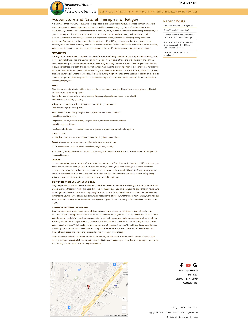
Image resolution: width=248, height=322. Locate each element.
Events (145, 11)
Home (101, 11)
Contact (192, 11)
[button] (88, 287)
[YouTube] (188, 265)
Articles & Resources (164, 11)
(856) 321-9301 (188, 3)
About (111, 11)
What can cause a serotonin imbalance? (176, 53)
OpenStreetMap (123, 315)
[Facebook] (181, 265)
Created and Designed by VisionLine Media (182, 317)
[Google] (195, 265)
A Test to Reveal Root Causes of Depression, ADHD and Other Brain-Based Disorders (178, 45)
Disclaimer (192, 307)
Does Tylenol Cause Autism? (176, 30)
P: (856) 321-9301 (190, 283)
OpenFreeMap (114, 315)
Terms (183, 307)
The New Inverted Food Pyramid (178, 25)
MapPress (106, 315)
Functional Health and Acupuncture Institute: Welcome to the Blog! (179, 36)
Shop (136, 11)
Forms (181, 11)
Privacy (174, 307)
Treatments (124, 11)
